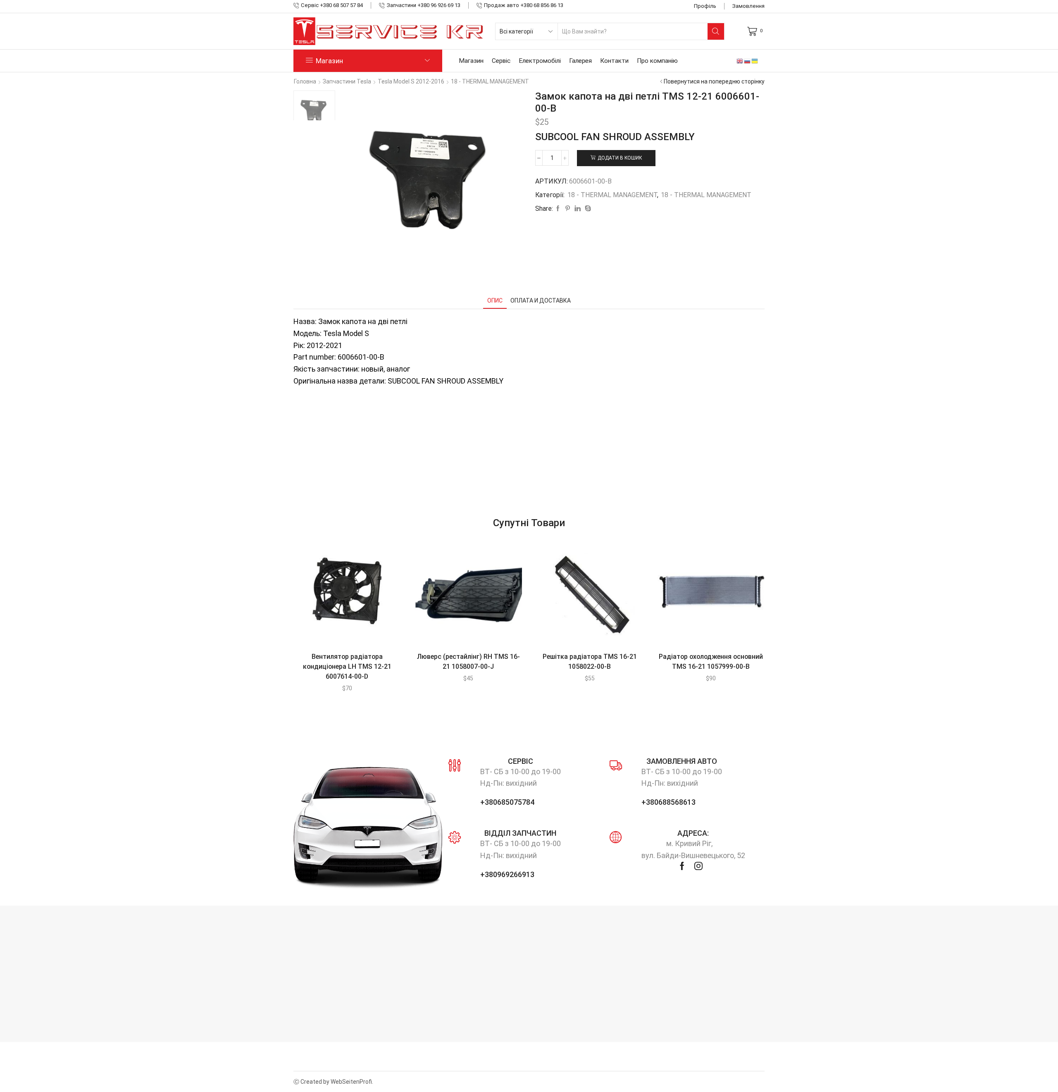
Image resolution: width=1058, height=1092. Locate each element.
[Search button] (716, 31)
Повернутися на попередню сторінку (714, 81)
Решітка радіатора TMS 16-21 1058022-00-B (590, 661)
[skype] (587, 208)
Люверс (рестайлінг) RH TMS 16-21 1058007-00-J (468, 661)
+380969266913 (507, 874)
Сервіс (501, 60)
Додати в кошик (620, 158)
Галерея (580, 60)
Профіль (705, 6)
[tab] (495, 301)
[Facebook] (558, 208)
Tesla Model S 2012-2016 (411, 81)
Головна (305, 81)
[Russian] (747, 60)
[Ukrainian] (755, 60)
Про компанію (657, 60)
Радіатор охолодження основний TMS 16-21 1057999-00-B (711, 661)
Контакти (614, 60)
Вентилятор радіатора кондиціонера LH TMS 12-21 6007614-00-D (347, 666)
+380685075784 (507, 802)
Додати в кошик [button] (338, 594)
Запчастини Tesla (347, 81)
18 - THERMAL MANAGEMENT (490, 81)
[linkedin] (577, 208)
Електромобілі (540, 60)
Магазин (471, 60)
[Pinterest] (567, 208)
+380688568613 (668, 802)
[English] (740, 60)
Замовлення (748, 6)
